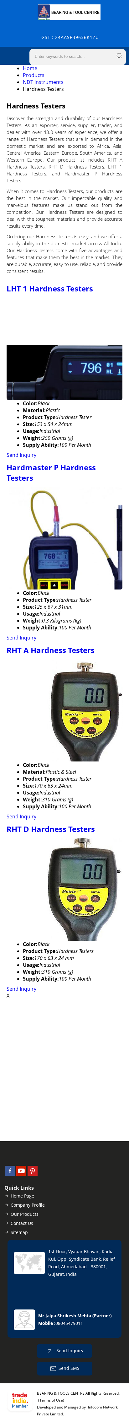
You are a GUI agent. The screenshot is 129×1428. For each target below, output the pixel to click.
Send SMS (69, 1368)
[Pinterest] (33, 1174)
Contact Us (22, 1223)
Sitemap (19, 1232)
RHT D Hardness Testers (51, 829)
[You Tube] (21, 1174)
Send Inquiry (21, 454)
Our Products (25, 1214)
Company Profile (28, 1205)
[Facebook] (10, 1174)
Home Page (22, 1196)
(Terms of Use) (51, 1400)
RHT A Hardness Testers (51, 650)
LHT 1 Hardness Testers (50, 288)
